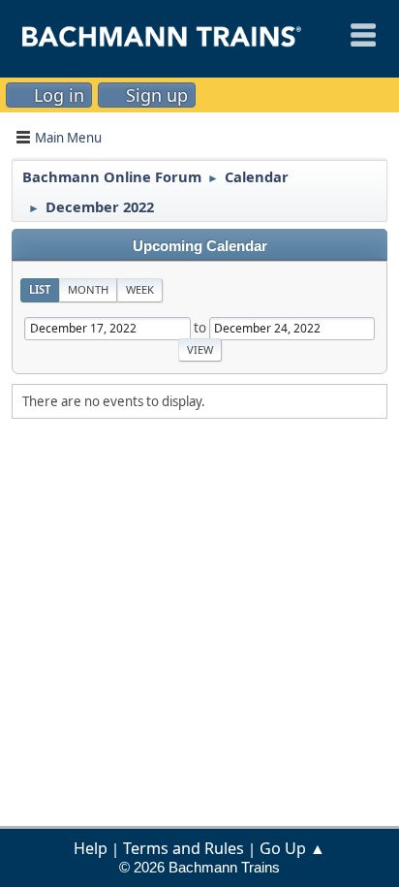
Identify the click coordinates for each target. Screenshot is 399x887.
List (39, 289)
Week (140, 289)
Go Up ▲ (292, 848)
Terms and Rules (183, 848)
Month (88, 289)
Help (90, 848)
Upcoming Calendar (200, 246)
